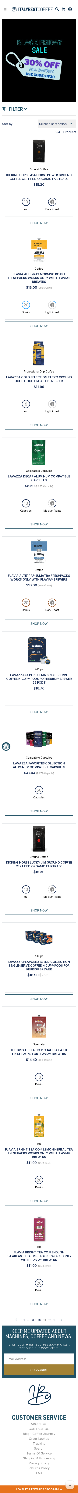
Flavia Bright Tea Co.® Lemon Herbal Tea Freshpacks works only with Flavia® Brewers (39, 1153)
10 (39, 1320)
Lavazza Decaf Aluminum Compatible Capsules (39, 478)
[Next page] (61, 1320)
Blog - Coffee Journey (39, 1433)
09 (34, 1320)
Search (39, 1448)
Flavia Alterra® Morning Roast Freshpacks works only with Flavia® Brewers (39, 278)
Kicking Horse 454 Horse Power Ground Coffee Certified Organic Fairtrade (39, 177)
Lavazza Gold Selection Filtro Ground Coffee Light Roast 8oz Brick (39, 379)
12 (49, 1320)
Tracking (39, 1443)
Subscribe (39, 1370)
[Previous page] (17, 1320)
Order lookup (39, 1438)
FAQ (39, 1472)
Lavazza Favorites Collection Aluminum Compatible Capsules (39, 765)
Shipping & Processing (39, 1458)
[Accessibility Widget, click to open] (6, 746)
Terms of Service (39, 1453)
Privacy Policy (39, 1463)
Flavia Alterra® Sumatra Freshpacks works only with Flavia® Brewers (39, 577)
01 (23, 1320)
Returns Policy (39, 1468)
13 (54, 1320)
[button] (39, 1489)
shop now (39, 223)
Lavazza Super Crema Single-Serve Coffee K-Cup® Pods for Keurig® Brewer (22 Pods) (39, 678)
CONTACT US (39, 1428)
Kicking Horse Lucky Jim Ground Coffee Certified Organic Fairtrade (39, 864)
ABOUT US (39, 1423)
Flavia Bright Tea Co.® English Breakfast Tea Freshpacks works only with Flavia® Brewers (39, 1256)
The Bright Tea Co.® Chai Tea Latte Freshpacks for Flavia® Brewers (39, 1052)
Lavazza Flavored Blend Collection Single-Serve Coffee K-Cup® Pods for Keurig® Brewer (39, 965)
